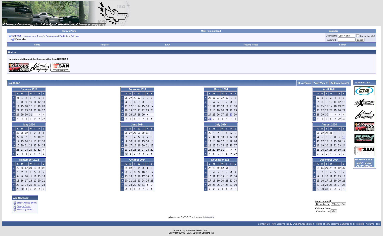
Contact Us (264, 224)
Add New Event (339, 83)
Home (37, 44)
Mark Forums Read (211, 31)
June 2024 (137, 124)
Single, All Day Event (27, 203)
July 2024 (221, 124)
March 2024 (221, 89)
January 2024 (29, 89)
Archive (370, 224)
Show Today (304, 83)
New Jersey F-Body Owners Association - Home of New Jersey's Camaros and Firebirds (318, 224)
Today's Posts (69, 31)
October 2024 (137, 159)
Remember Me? (367, 36)
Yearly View (319, 83)
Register (105, 44)
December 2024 (329, 159)
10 (343, 137)
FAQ (167, 44)
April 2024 (329, 89)
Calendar (333, 31)
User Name (331, 36)
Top (378, 224)
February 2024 (137, 89)
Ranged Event (24, 206)
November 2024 (220, 159)
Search (342, 44)
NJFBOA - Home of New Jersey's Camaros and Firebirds (40, 36)
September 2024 (29, 159)
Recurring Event (25, 209)
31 (209, 118)
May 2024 (29, 124)
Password (331, 40)
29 (231, 114)
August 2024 (329, 124)
